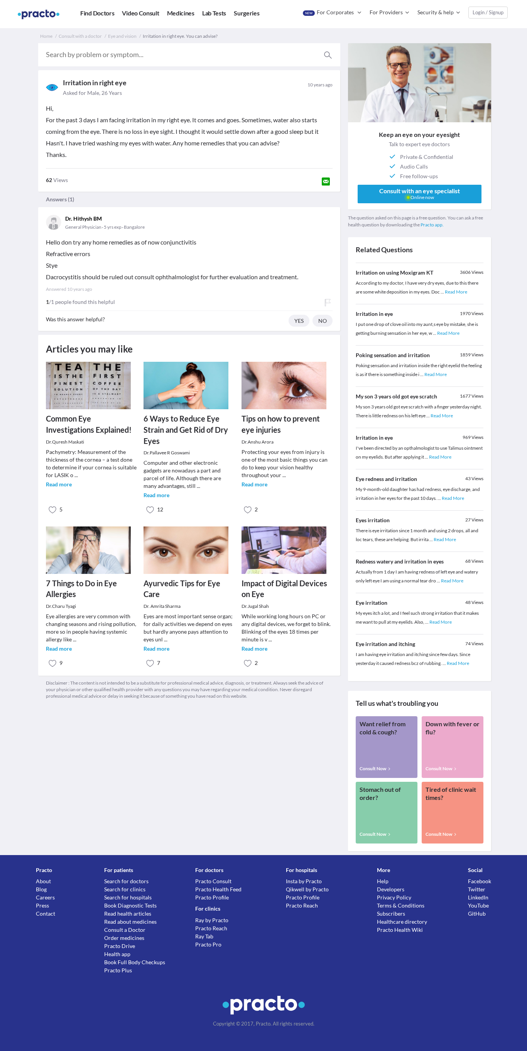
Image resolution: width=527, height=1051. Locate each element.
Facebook (479, 881)
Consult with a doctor (80, 36)
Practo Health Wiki (400, 929)
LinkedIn (478, 897)
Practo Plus (118, 970)
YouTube (478, 905)
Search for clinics (124, 889)
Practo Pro (208, 944)
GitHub (477, 913)
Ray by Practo (211, 920)
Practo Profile (212, 897)
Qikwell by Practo (307, 889)
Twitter (476, 889)
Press (42, 905)
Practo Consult (213, 881)
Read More (456, 292)
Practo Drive (119, 946)
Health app (117, 954)
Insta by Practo (304, 881)
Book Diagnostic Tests (130, 905)
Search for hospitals (128, 897)
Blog (41, 889)
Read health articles (127, 913)
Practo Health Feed (218, 889)
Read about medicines (130, 921)
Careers (45, 897)
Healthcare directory (402, 921)
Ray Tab (204, 936)
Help (382, 881)
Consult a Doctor (124, 929)
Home (46, 36)
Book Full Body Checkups (134, 962)
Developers (390, 889)
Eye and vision (122, 36)
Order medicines (124, 938)
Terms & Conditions (400, 905)
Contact (45, 913)
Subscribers (391, 913)
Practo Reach (211, 928)
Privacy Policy (394, 897)
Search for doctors (126, 881)
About (43, 881)
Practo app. (432, 225)
